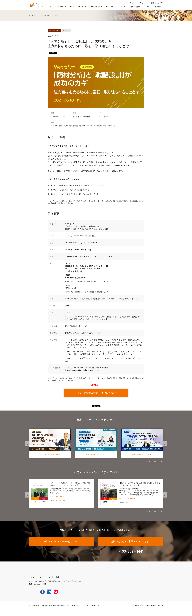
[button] (72, 7)
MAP (81, 581)
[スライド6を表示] (155, 461)
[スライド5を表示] (153, 461)
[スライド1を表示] (146, 461)
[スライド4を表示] (151, 461)
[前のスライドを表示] (27, 443)
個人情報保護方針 (34, 605)
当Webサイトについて (98, 605)
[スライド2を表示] (147, 461)
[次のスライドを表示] (165, 443)
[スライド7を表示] (156, 461)
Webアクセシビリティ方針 (80, 605)
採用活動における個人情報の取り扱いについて (56, 605)
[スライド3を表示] (149, 461)
